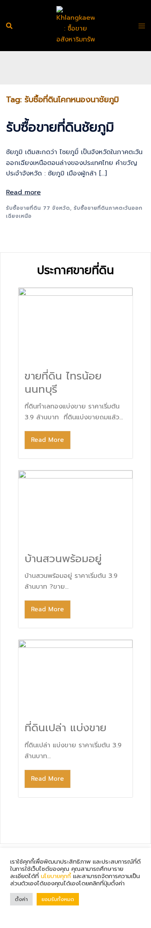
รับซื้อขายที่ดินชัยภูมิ (60, 127)
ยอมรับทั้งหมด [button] (57, 899)
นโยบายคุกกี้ (56, 876)
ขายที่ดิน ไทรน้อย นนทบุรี (63, 382)
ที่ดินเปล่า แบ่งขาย (65, 728)
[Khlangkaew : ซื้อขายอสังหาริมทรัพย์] (75, 25)
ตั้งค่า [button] (21, 899)
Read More (47, 439)
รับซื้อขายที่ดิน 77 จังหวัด (38, 208)
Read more (23, 192)
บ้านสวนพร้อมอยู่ (63, 559)
